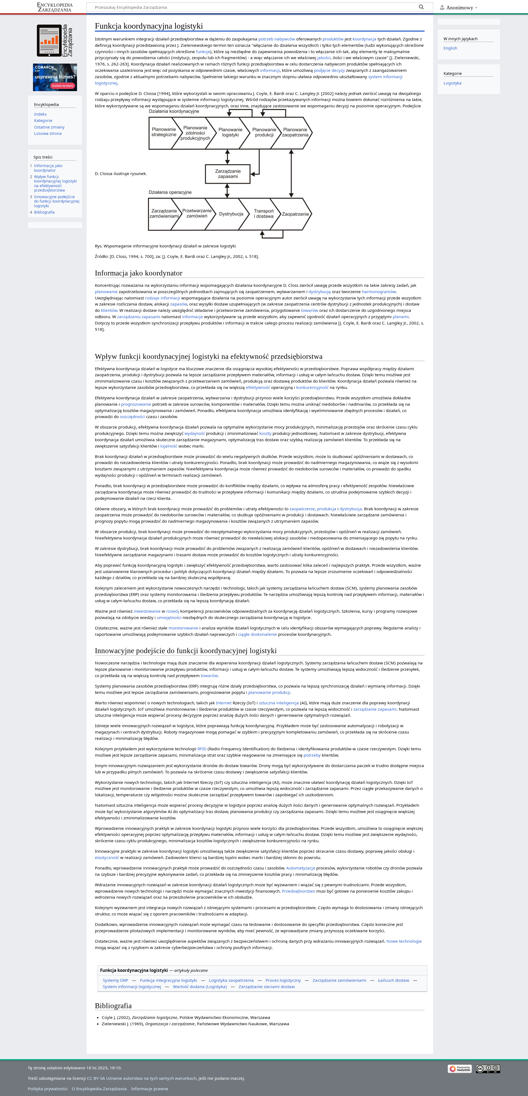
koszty (265, 433)
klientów (109, 310)
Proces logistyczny (283, 980)
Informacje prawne (149, 1088)
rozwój (172, 611)
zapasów (178, 304)
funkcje (203, 51)
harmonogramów (379, 291)
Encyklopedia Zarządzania (55, 7)
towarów (309, 310)
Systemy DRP (115, 980)
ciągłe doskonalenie (257, 634)
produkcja (326, 508)
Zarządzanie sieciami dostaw (267, 986)
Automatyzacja (300, 868)
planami (401, 316)
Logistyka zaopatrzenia (231, 980)
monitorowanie (183, 628)
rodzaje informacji (162, 298)
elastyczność (107, 857)
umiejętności (169, 617)
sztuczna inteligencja (279, 702)
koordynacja (364, 39)
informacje (192, 316)
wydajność (195, 433)
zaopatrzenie (302, 508)
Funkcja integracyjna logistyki (168, 980)
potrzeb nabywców (276, 39)
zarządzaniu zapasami (138, 316)
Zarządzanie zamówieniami (339, 980)
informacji (270, 70)
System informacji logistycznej (132, 986)
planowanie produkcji (269, 692)
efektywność (258, 387)
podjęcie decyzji (329, 70)
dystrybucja (351, 508)
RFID (202, 748)
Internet (224, 702)
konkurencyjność (312, 387)
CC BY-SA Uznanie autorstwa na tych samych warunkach (141, 1078)
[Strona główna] (55, 41)
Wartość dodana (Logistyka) (200, 986)
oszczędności (132, 416)
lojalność (168, 446)
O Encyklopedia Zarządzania (99, 1088)
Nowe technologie (404, 941)
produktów (333, 39)
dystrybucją (320, 291)
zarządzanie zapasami (375, 709)
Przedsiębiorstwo (298, 891)
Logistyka (452, 83)
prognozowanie (136, 404)
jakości (324, 57)
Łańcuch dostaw (393, 980)
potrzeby (312, 755)
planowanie (106, 291)
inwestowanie (147, 611)
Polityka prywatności (48, 1088)
